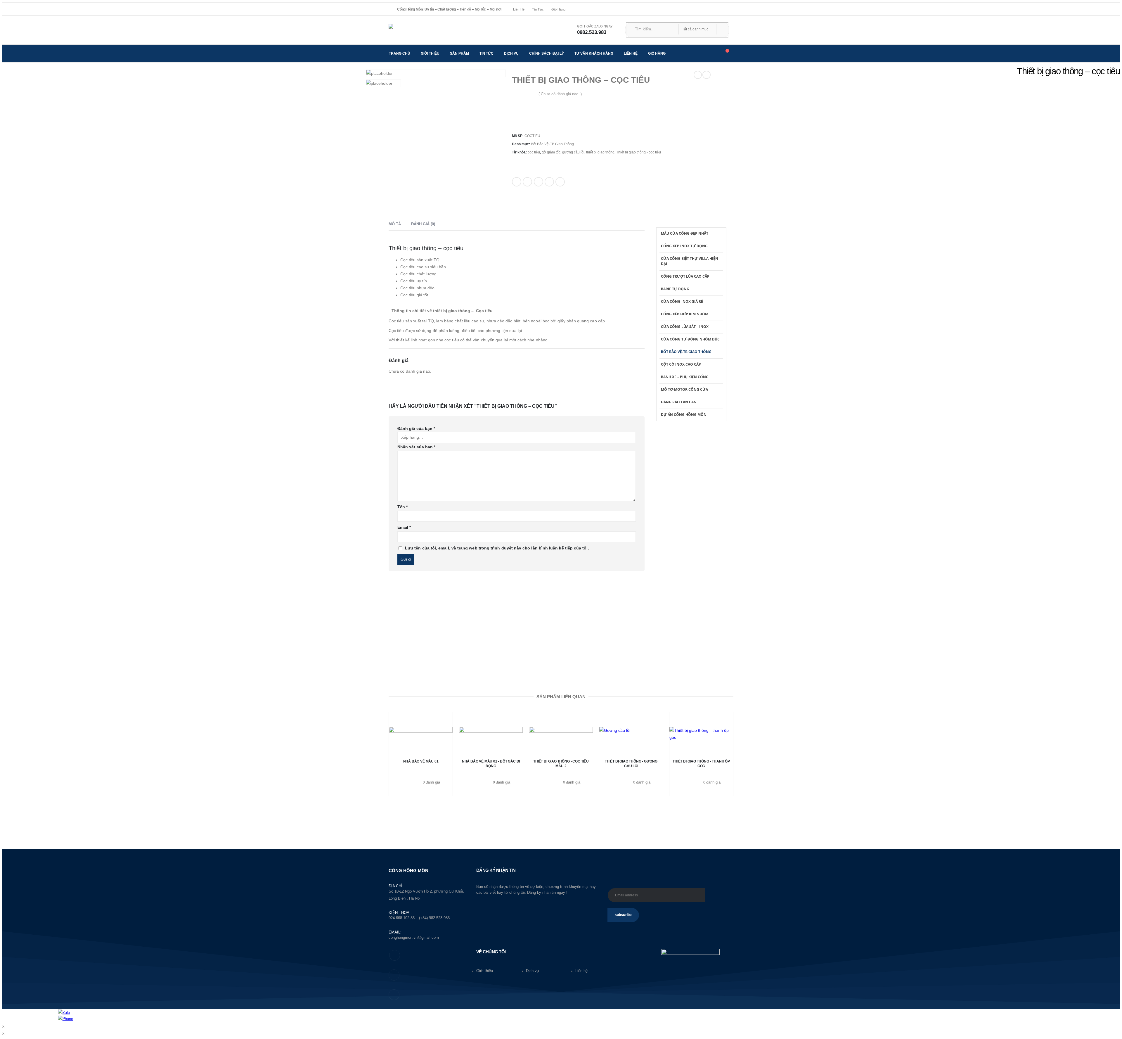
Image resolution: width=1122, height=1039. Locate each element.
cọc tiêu (534, 152)
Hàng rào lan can (679, 402)
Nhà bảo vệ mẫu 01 (421, 761)
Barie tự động (675, 288)
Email (560, 181)
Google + (549, 181)
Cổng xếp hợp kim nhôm (684, 314)
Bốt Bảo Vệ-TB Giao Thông (552, 144)
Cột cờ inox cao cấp (681, 364)
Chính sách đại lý (546, 53)
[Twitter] (593, 9)
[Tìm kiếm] (720, 29)
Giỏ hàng (558, 9)
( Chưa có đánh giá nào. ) (560, 94)
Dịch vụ (511, 53)
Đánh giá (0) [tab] (423, 224)
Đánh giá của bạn (416, 428)
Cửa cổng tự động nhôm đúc (690, 339)
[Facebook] (585, 9)
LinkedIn (538, 181)
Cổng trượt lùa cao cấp (685, 276)
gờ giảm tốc (551, 152)
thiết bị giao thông (600, 152)
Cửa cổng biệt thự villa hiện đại (689, 261)
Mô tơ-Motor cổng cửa (684, 389)
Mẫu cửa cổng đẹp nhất (684, 233)
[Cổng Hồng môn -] (416, 30)
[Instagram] (602, 9)
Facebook (516, 181)
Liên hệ (518, 9)
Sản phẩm (459, 53)
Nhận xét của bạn (416, 447)
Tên (402, 506)
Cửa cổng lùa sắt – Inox (685, 326)
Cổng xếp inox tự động (684, 245)
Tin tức (538, 9)
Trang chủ (399, 53)
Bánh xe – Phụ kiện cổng (685, 376)
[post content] (561, 741)
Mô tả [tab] (395, 224)
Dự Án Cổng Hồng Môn (684, 414)
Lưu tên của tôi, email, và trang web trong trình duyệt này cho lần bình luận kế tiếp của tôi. (497, 548)
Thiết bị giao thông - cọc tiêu (638, 152)
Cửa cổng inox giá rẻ (682, 301)
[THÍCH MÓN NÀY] (518, 203)
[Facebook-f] (394, 955)
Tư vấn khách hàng (593, 53)
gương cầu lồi (573, 152)
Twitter (527, 181)
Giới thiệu (430, 53)
